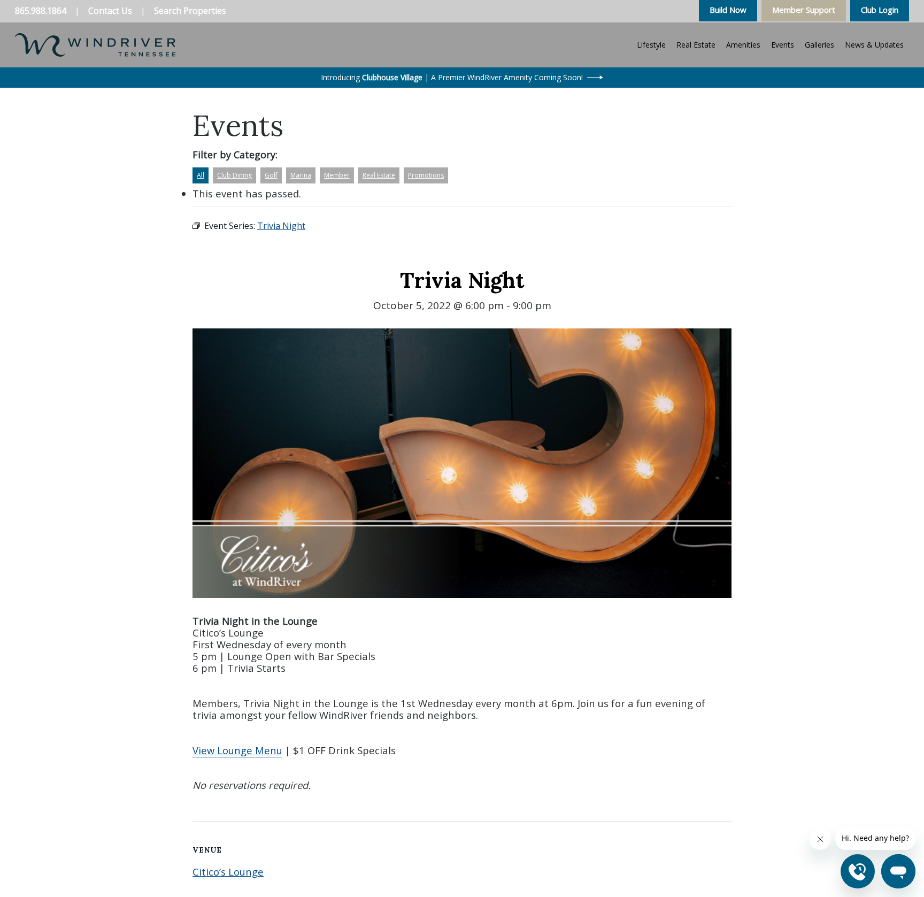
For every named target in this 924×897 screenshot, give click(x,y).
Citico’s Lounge (228, 871)
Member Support (803, 9)
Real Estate (379, 175)
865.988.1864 (40, 10)
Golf (271, 175)
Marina (300, 175)
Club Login (879, 9)
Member (337, 175)
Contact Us (110, 10)
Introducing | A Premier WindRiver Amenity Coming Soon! (452, 77)
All (200, 175)
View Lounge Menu (237, 750)
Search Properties (190, 10)
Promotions (426, 175)
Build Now (728, 9)
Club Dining (234, 175)
